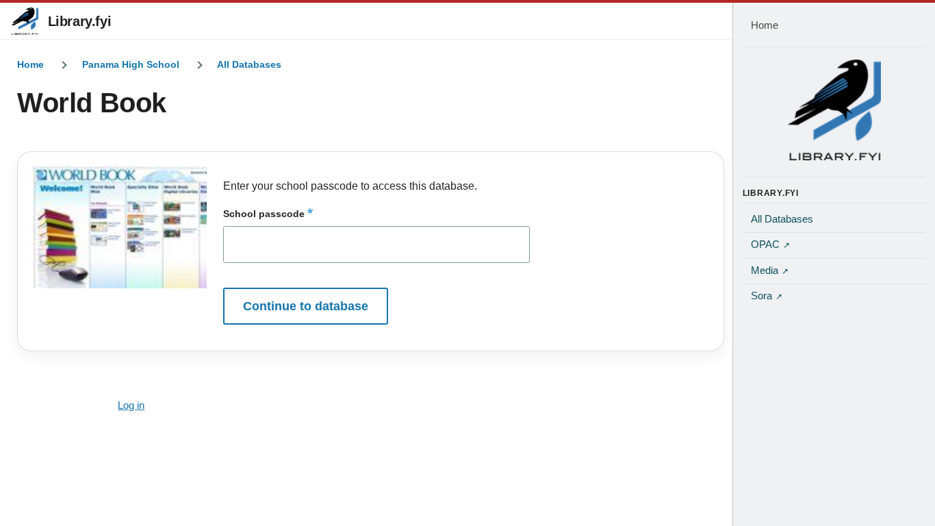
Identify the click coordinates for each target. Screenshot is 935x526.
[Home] (834, 109)
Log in (131, 405)
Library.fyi (80, 21)
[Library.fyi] (24, 21)
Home (30, 64)
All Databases (249, 64)
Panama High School (130, 64)
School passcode (264, 213)
